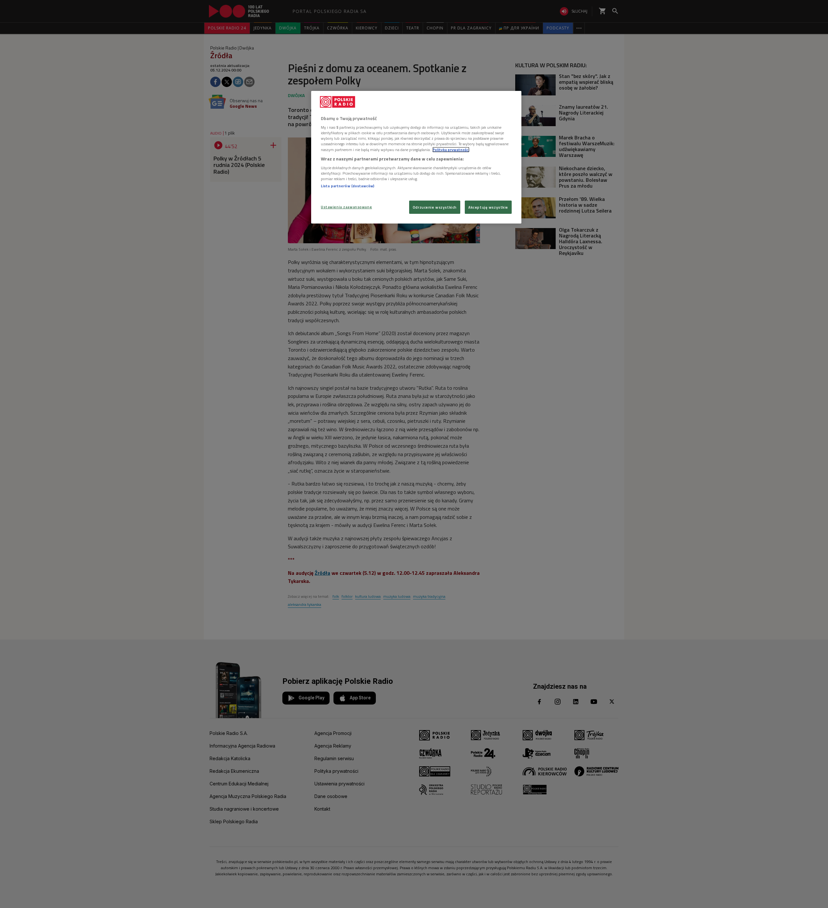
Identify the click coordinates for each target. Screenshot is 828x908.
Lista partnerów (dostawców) (347, 186)
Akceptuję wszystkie (488, 207)
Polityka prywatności (450, 149)
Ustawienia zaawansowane (346, 207)
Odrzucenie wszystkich (435, 207)
